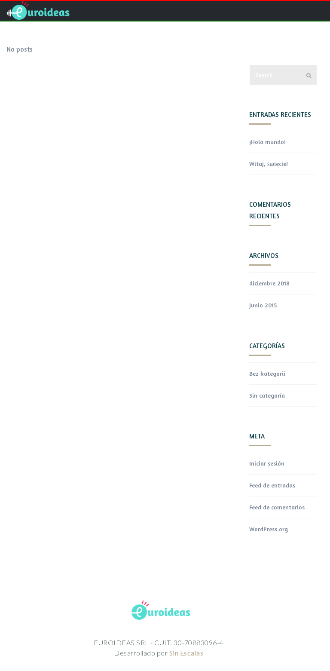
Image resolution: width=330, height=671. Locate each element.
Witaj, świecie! (268, 163)
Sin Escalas (186, 653)
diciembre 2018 (269, 283)
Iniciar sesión (266, 463)
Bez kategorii (267, 373)
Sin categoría (267, 395)
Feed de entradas (272, 485)
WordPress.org (268, 529)
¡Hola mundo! (267, 141)
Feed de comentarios (277, 507)
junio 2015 (263, 305)
